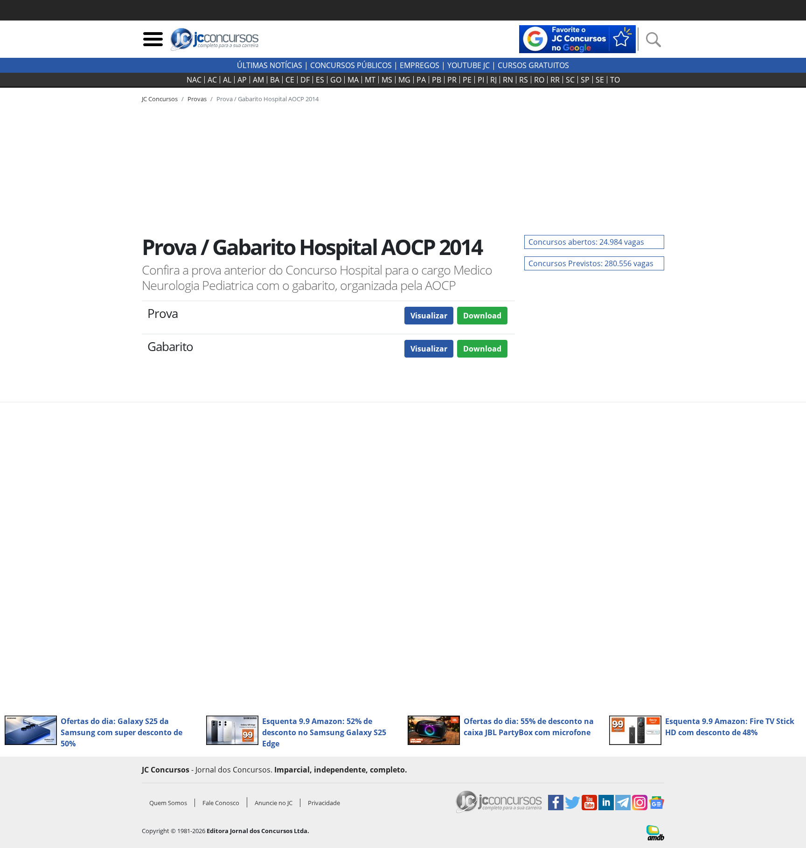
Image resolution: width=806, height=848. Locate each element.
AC (212, 79)
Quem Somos (168, 803)
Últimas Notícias (269, 65)
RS (523, 79)
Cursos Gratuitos (533, 65)
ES (320, 79)
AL (227, 79)
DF (305, 79)
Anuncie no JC (273, 803)
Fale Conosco (220, 803)
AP (242, 79)
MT (370, 79)
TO (615, 79)
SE (600, 79)
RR (555, 79)
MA (353, 79)
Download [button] (482, 315)
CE (289, 79)
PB (436, 79)
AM (258, 79)
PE (467, 79)
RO (539, 79)
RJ (493, 79)
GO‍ (335, 79)
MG (404, 79)
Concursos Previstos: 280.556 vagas (590, 263)
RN (508, 79)
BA (274, 79)
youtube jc (468, 65)
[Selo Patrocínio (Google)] (577, 38)
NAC (194, 79)
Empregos (419, 65)
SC (570, 79)
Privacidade (324, 803)
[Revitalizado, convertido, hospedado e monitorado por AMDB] (655, 832)
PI (481, 79)
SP (585, 79)
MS (387, 79)
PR (452, 79)
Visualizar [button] (428, 315)
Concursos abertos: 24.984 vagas (586, 242)
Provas (197, 99)
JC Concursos (160, 99)
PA (421, 79)
